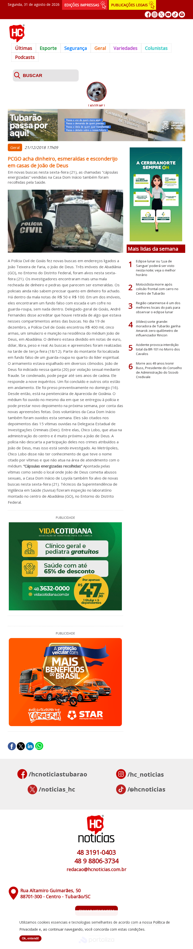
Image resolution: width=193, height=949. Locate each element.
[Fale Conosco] (181, 14)
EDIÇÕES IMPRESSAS (81, 5)
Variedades (125, 48)
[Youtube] (168, 14)
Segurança (75, 48)
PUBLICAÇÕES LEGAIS (129, 5)
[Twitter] (161, 14)
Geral (100, 48)
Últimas (23, 48)
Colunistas (156, 48)
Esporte (48, 48)
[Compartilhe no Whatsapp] (39, 746)
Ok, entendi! (30, 938)
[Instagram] (154, 14)
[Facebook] (147, 14)
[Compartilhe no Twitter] (21, 746)
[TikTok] (175, 14)
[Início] (17, 40)
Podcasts (25, 57)
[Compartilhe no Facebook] (12, 746)
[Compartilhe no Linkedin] (30, 746)
